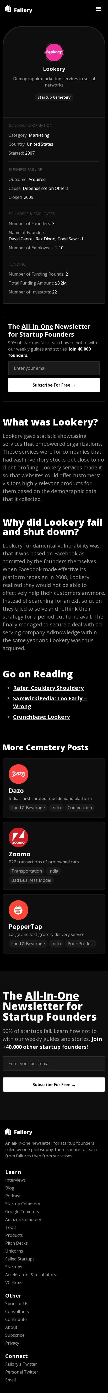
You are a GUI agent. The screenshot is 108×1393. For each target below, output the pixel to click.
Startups (13, 1266)
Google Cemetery (22, 1211)
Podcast (13, 1195)
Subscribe (15, 1335)
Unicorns (14, 1251)
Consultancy (17, 1311)
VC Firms (13, 1282)
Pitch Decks (16, 1243)
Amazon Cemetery (23, 1219)
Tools (11, 1227)
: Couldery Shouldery (48, 687)
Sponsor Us (16, 1303)
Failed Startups (20, 1259)
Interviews (15, 1180)
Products (14, 1235)
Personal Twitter (21, 1372)
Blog (9, 1188)
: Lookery (41, 716)
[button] (98, 9)
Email (10, 1379)
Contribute (16, 1319)
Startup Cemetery (54, 97)
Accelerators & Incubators (30, 1274)
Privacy (12, 1343)
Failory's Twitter (21, 1364)
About (11, 1327)
